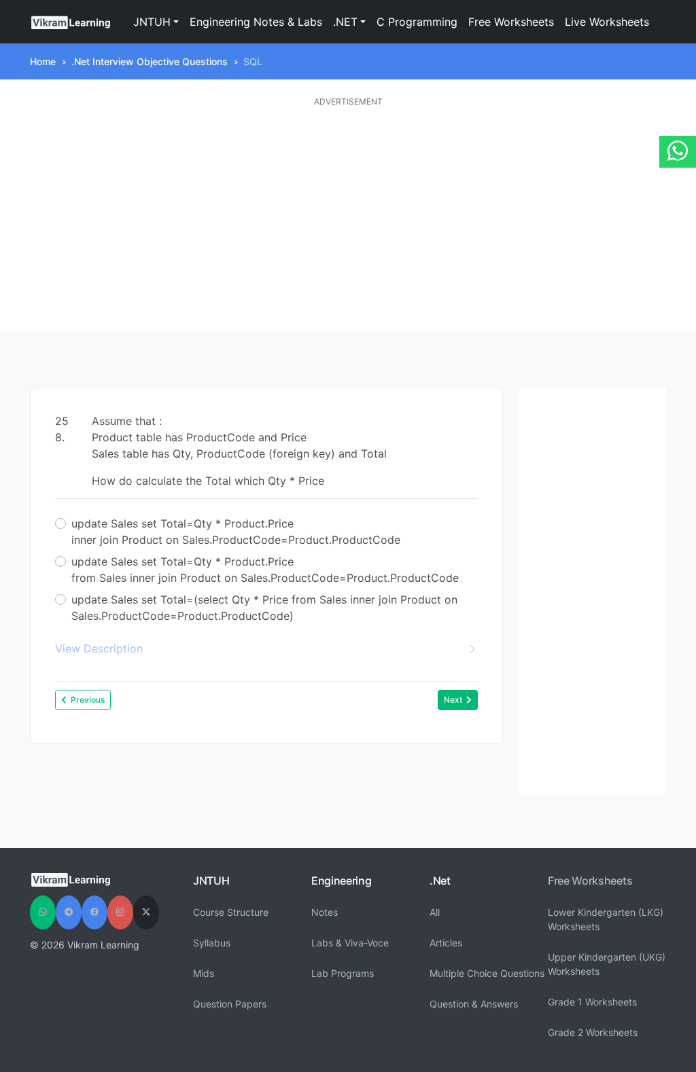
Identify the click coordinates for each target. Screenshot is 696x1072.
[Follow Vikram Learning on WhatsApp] (43, 912)
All (435, 912)
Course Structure (230, 912)
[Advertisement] (348, 219)
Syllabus (211, 942)
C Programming (417, 22)
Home (43, 61)
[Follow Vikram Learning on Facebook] (94, 912)
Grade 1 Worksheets (592, 1002)
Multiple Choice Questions (487, 973)
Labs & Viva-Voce (350, 942)
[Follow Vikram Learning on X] (146, 912)
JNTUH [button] (152, 22)
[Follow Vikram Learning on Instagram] (120, 912)
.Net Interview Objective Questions (149, 61)
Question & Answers (474, 1004)
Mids (203, 973)
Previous (88, 700)
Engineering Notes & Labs (256, 22)
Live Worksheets (607, 22)
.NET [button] (345, 22)
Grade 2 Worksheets (593, 1032)
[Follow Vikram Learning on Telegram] (69, 912)
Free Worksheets (511, 22)
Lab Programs (342, 973)
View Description (99, 648)
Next (453, 700)
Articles (446, 942)
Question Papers (229, 1004)
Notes (324, 912)
